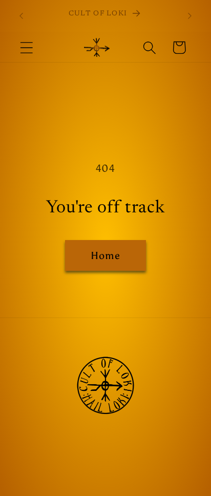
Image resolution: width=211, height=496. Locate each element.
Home (105, 255)
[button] (26, 47)
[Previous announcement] (21, 16)
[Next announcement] (190, 16)
